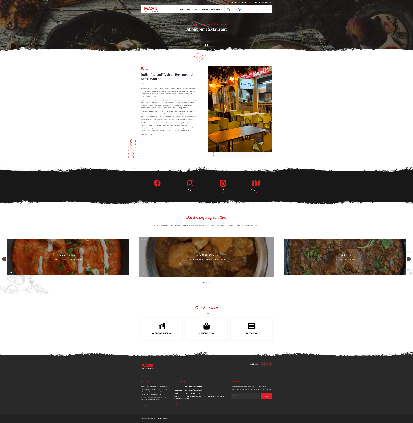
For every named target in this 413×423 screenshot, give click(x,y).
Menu (196, 9)
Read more (144, 405)
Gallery (205, 9)
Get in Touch (178, 403)
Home (181, 9)
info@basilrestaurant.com (260, 2)
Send (266, 396)
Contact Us (215, 9)
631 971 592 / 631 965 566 (235, 2)
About (188, 9)
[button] (212, 109)
